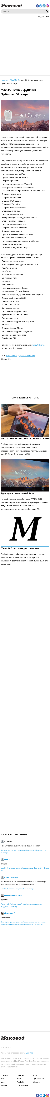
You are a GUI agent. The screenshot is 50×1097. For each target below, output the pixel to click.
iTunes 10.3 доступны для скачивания (20, 548)
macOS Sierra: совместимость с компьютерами (25, 438)
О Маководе (22, 1085)
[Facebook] (37, 5)
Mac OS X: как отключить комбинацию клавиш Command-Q (22, 868)
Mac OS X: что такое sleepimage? (12, 889)
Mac (2, 1082)
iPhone (4, 1085)
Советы (20, 1075)
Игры (3, 1078)
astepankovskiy (11, 877)
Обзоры (36, 1082)
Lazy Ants (29, 1053)
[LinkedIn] (44, 5)
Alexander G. (9, 913)
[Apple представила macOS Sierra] (25, 475)
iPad (35, 1075)
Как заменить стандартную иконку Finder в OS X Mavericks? (22, 850)
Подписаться (43, 16)
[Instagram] (47, 5)
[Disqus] (25, 611)
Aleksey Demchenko (13, 895)
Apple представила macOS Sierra (17, 493)
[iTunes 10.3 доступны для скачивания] (25, 530)
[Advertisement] (25, 46)
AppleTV (20, 1082)
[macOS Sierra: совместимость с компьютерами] (25, 420)
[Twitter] (40, 5)
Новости (4, 1075)
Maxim (7, 859)
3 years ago (30, 889)
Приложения (38, 1078)
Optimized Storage (27, 355)
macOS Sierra (38, 345)
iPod (19, 1078)
